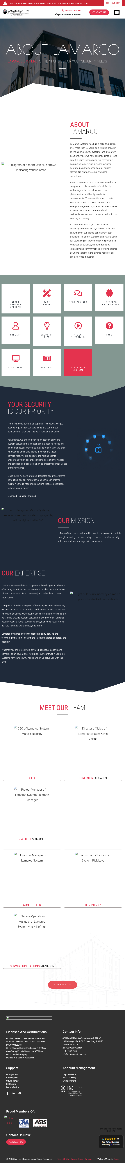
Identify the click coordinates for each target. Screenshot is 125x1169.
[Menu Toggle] (117, 12)
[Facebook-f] (7, 1093)
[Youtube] (19, 1093)
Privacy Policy (77, 1159)
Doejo (116, 1159)
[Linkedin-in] (13, 1093)
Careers (88, 1159)
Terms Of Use (63, 1159)
